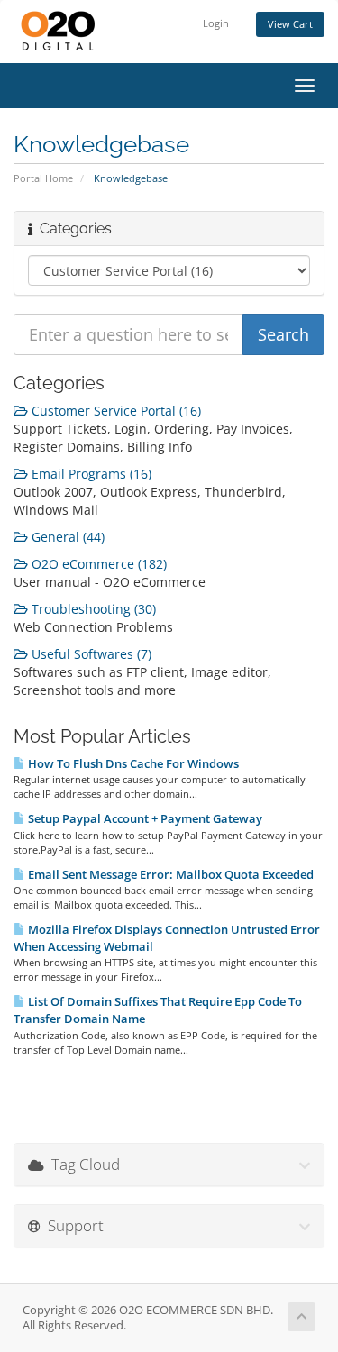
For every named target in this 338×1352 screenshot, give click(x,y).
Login (216, 23)
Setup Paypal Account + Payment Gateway (143, 818)
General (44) (66, 536)
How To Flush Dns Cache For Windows (132, 763)
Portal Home (43, 178)
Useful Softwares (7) (89, 653)
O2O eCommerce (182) (97, 563)
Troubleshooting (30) (92, 608)
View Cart (290, 24)
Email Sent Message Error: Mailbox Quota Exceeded (169, 874)
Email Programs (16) (89, 473)
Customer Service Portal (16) (114, 410)
